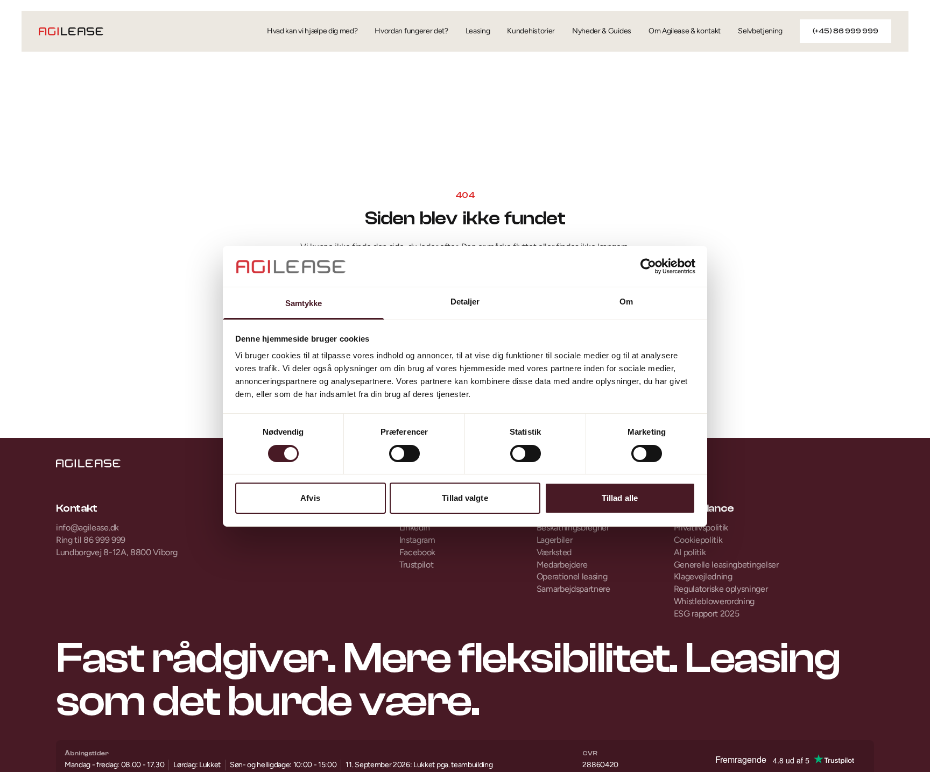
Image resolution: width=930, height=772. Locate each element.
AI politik (690, 552)
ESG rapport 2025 (706, 613)
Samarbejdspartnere (573, 589)
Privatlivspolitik (701, 527)
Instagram (417, 540)
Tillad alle (620, 497)
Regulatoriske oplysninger (721, 589)
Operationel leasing (572, 576)
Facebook (417, 552)
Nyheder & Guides (601, 31)
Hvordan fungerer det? (411, 31)
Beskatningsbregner (573, 527)
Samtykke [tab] (303, 303)
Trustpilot (416, 564)
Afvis (310, 497)
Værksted (554, 552)
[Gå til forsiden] (71, 31)
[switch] (404, 453)
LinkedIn (414, 527)
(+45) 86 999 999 (845, 31)
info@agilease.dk (87, 527)
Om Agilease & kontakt (685, 31)
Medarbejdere (562, 564)
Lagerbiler (555, 540)
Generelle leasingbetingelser (726, 564)
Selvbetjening (760, 31)
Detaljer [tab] (465, 301)
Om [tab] (626, 301)
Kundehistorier (531, 31)
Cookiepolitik (698, 540)
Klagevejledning (703, 576)
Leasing (478, 31)
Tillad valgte (465, 497)
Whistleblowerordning (714, 601)
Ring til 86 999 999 (90, 540)
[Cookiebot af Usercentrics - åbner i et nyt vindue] (648, 266)
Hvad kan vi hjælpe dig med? (312, 31)
